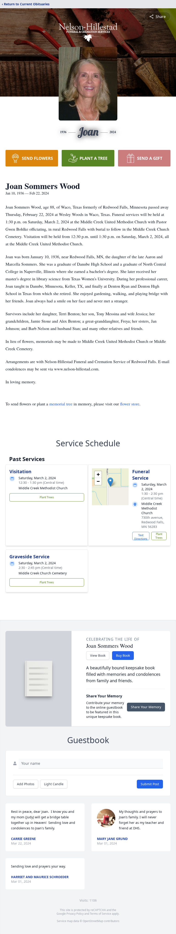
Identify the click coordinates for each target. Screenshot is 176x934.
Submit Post (150, 784)
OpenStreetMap (93, 921)
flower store (129, 404)
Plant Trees (47, 497)
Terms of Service (100, 914)
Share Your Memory (146, 707)
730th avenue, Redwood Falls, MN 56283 (152, 522)
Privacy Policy (75, 914)
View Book (97, 655)
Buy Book (123, 655)
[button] (110, 482)
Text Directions (140, 536)
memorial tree (60, 404)
